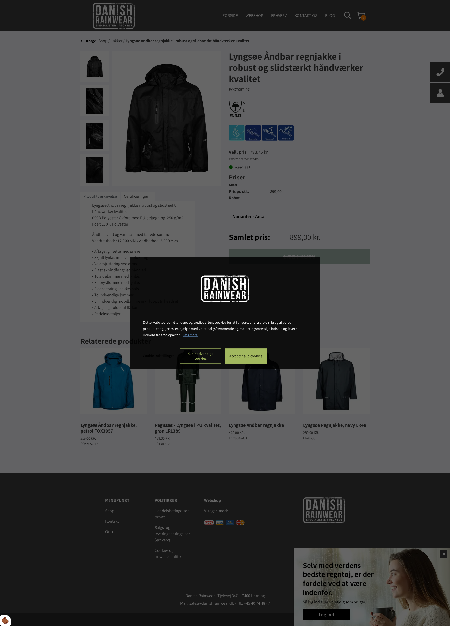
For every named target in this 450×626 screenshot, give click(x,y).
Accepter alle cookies (245, 356)
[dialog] (225, 313)
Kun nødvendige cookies (200, 356)
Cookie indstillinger (158, 356)
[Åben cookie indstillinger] (5, 620)
